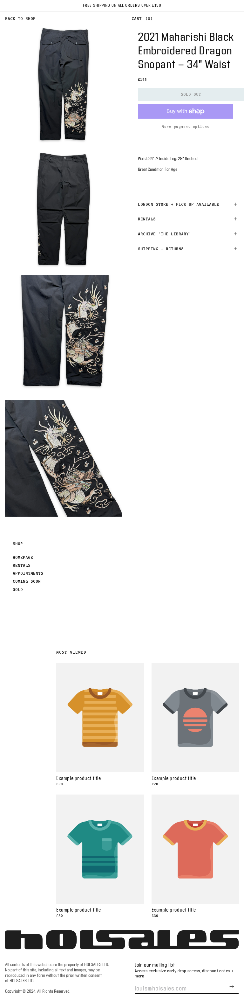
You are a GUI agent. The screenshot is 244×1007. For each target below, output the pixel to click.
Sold (18, 589)
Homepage (23, 557)
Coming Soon (27, 581)
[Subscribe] (232, 986)
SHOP (18, 543)
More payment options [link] (185, 126)
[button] (141, 19)
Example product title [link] (78, 778)
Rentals (21, 565)
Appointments (28, 573)
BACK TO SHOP (20, 18)
